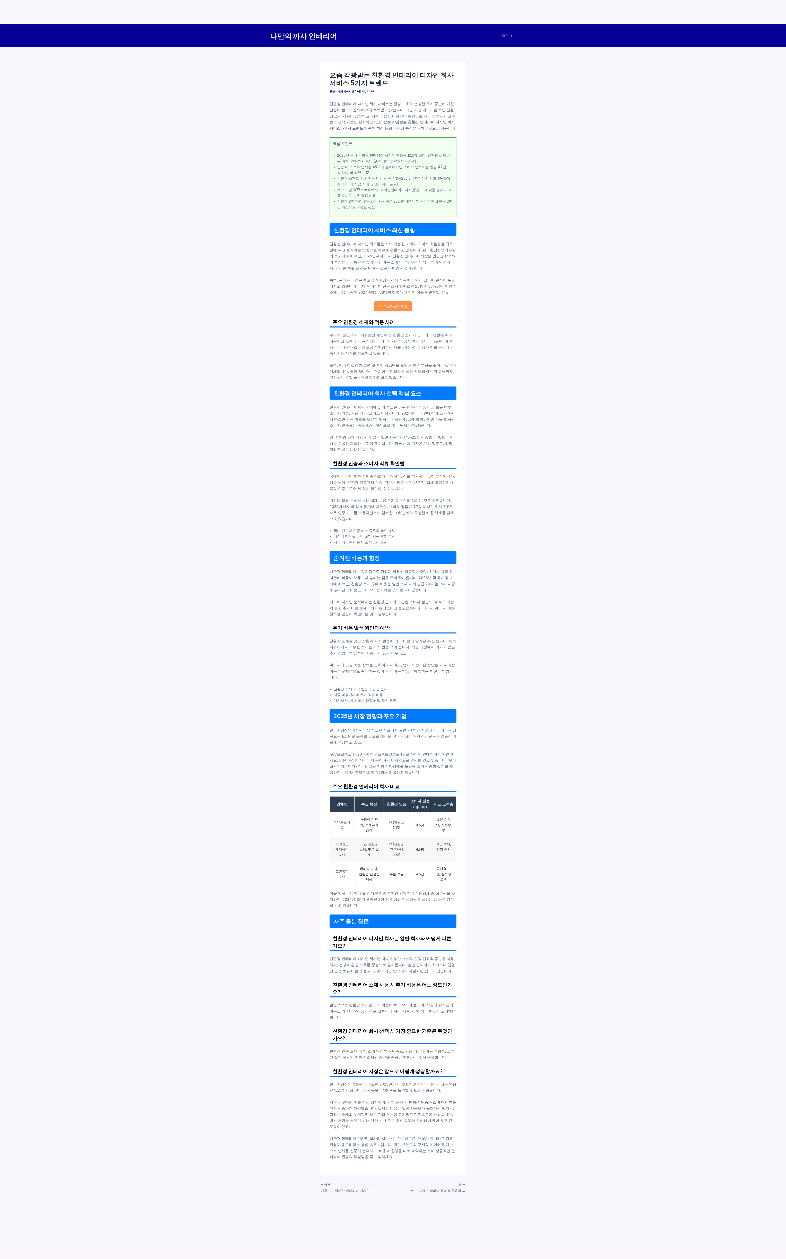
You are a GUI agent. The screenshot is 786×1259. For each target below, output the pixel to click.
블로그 (507, 36)
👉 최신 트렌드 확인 (393, 306)
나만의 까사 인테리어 (303, 35)
